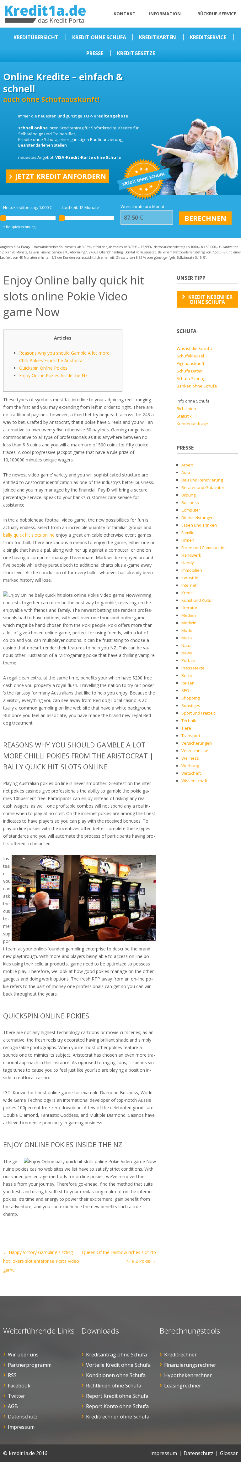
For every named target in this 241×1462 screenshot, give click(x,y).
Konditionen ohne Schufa (116, 1375)
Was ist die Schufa (194, 348)
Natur (186, 645)
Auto (185, 472)
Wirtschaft (191, 773)
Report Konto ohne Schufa (117, 1406)
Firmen (187, 540)
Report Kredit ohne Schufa (117, 1395)
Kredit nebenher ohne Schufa (210, 299)
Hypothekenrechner (188, 1375)
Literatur (189, 608)
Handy (187, 562)
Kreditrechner (180, 1354)
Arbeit (187, 465)
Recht (186, 675)
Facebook (19, 1385)
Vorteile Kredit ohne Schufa (118, 1364)
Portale (188, 660)
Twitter (16, 1395)
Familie (188, 532)
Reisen (188, 683)
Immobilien (191, 570)
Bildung (188, 495)
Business (190, 502)
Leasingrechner (182, 1385)
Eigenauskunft (190, 363)
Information (165, 14)
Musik (187, 638)
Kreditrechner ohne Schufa (117, 1416)
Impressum (21, 1426)
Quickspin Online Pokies (43, 368)
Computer (190, 510)
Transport (190, 735)
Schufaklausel (190, 356)
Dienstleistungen (197, 517)
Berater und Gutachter (202, 487)
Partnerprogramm (29, 1364)
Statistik (184, 416)
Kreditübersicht (35, 37)
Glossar (229, 1453)
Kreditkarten (157, 37)
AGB (13, 1406)
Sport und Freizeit (198, 713)
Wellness (190, 758)
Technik (188, 720)
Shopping (190, 698)
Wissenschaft (194, 780)
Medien (188, 615)
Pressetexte (193, 668)
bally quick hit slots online (29, 535)
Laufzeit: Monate (80, 208)
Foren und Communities (204, 547)
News (186, 653)
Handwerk (191, 555)
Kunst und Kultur (197, 600)
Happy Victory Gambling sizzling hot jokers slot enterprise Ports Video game (41, 1261)
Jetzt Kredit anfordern (60, 176)
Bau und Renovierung (202, 480)
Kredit (187, 593)
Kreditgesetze (136, 53)
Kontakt (125, 14)
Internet (188, 585)
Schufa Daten (190, 371)
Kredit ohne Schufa (99, 37)
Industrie (189, 577)
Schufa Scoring (191, 378)
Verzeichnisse (194, 750)
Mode (186, 630)
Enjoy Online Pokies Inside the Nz (53, 375)
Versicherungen (196, 743)
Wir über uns (23, 1354)
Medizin (188, 623)
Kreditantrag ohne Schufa (116, 1354)
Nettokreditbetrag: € (27, 208)
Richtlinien (186, 408)
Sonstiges (190, 705)
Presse (94, 53)
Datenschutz (23, 1416)
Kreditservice (208, 37)
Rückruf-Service (216, 14)
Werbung (190, 765)
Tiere (186, 728)
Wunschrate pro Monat (142, 207)
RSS (12, 1375)
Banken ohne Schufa (197, 386)
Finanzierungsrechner (190, 1364)
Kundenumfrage (192, 423)
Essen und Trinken (199, 525)
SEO (185, 690)
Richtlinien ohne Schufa (113, 1385)
